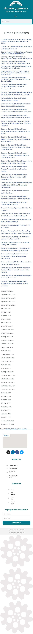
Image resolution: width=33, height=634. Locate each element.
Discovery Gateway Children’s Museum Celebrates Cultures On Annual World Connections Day (14, 177)
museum (14, 429)
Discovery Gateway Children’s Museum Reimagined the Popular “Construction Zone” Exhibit (15, 131)
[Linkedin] (13, 452)
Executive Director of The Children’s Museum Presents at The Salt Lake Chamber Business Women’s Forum (15, 72)
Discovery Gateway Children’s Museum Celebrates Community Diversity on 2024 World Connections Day (16, 79)
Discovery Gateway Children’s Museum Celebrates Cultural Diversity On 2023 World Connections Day (15, 147)
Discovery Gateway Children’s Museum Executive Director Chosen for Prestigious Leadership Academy (15, 155)
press (19, 429)
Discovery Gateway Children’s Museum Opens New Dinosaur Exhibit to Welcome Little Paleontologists (16, 185)
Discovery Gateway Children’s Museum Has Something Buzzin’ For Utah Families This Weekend (15, 270)
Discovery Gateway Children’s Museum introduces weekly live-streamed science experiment (14, 284)
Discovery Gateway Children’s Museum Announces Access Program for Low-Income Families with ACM (15, 139)
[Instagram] (8, 452)
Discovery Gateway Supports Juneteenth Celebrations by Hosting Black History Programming (14, 256)
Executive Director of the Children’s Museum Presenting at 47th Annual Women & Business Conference (16, 123)
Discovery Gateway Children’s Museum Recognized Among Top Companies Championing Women (14, 87)
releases (24, 429)
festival (7, 429)
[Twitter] (22, 452)
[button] (15, 15)
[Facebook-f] (17, 452)
